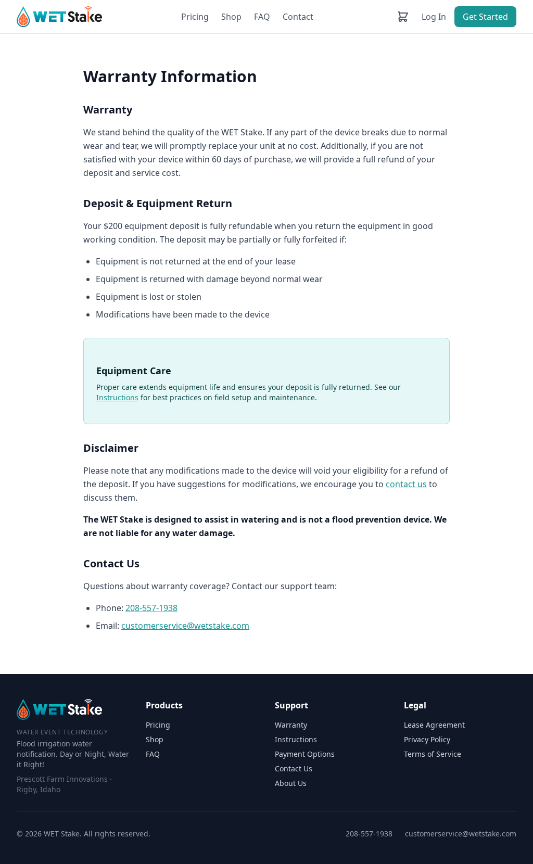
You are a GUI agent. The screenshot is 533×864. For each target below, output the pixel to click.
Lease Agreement (434, 725)
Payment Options (305, 754)
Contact (298, 16)
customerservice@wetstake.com (185, 625)
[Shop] (402, 16)
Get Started (485, 16)
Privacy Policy (427, 739)
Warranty (291, 725)
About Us (291, 783)
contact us (406, 484)
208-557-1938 (151, 608)
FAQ (262, 16)
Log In (434, 16)
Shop (231, 16)
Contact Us (293, 768)
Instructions (117, 397)
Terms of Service (432, 754)
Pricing (195, 16)
